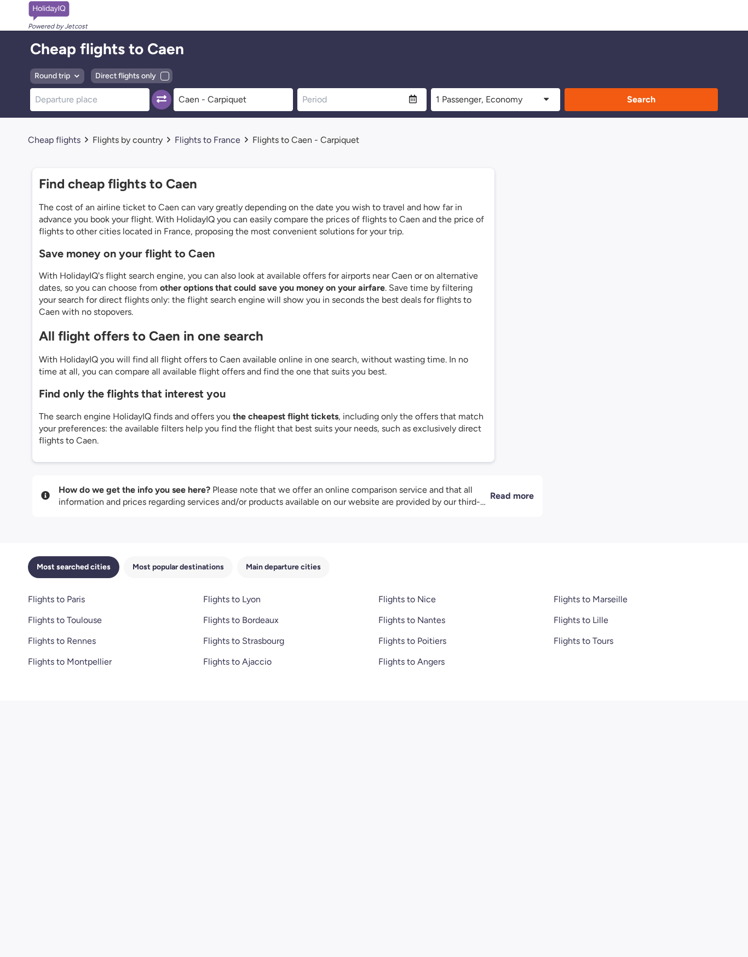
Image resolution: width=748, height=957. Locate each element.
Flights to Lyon (232, 599)
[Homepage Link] (58, 11)
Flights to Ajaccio (237, 661)
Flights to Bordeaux (241, 620)
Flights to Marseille (591, 599)
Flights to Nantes (411, 620)
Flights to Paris (56, 599)
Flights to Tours (583, 641)
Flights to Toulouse (65, 620)
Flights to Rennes (62, 641)
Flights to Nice (407, 599)
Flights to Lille (581, 620)
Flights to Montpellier (70, 661)
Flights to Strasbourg (243, 641)
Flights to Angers (411, 661)
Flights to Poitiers (412, 641)
